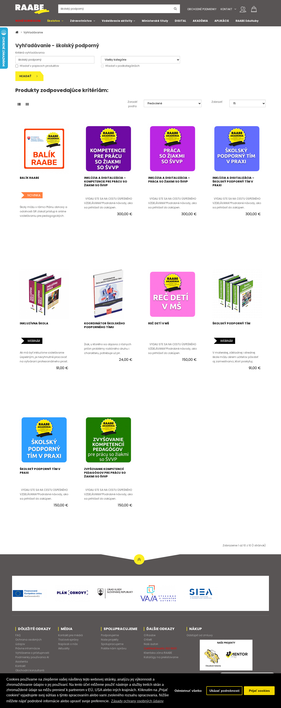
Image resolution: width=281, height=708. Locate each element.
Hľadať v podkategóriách (122, 66)
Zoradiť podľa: (132, 104)
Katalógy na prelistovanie (161, 657)
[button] (235, 9)
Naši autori (151, 644)
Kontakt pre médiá (70, 635)
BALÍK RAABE (29, 178)
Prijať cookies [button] (259, 690)
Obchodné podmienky (201, 9)
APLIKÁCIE (221, 21)
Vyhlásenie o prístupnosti (32, 653)
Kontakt (226, 9)
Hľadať (25, 76)
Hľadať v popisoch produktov (39, 66)
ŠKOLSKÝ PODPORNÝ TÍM (231, 323)
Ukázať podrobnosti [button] (224, 690)
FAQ (17, 635)
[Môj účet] (243, 9)
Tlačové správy (68, 639)
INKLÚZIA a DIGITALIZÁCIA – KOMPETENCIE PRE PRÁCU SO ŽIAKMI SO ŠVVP (105, 181)
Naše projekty (110, 639)
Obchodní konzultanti (29, 670)
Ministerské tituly (155, 21)
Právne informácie (27, 648)
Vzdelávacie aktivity (117, 21)
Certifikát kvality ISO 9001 (160, 648)
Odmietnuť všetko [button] (188, 690)
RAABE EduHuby (247, 21)
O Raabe (149, 635)
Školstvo (53, 21)
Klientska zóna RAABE (158, 653)
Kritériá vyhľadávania (30, 52)
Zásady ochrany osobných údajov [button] (137, 701)
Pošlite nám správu (113, 648)
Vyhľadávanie (33, 32)
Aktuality (64, 648)
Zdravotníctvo (81, 21)
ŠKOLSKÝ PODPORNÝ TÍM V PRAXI (40, 471)
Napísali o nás (68, 644)
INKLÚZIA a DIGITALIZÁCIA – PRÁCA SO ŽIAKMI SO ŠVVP (169, 180)
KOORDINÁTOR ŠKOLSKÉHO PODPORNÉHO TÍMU (104, 325)
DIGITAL (180, 21)
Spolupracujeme (112, 644)
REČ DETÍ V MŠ (158, 323)
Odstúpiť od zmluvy (200, 635)
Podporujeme (110, 635)
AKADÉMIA (200, 21)
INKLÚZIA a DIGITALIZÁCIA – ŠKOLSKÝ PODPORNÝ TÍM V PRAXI (233, 181)
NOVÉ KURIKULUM (28, 21)
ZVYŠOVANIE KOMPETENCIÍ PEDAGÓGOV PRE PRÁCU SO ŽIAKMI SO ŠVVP (105, 473)
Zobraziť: (217, 102)
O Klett (148, 639)
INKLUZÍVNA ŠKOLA (34, 323)
